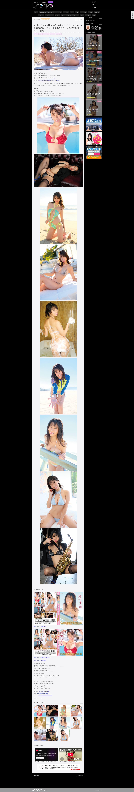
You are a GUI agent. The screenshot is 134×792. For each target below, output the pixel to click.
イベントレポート (57, 12)
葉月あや (70, 15)
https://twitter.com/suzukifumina (42, 693)
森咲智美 (57, 15)
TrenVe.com (94, 1)
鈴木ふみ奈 (59, 34)
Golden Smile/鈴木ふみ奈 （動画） (40, 660)
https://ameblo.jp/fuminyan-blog (44, 691)
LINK (93, 4)
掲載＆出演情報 (43, 12)
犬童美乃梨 (97, 12)
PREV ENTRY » (80, 775)
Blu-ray (51, 15)
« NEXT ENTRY (36, 775)
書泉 (82, 15)
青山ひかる (41, 15)
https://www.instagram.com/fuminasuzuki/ (45, 694)
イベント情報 (83, 12)
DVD (36, 12)
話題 (94, 15)
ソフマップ (66, 12)
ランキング (63, 15)
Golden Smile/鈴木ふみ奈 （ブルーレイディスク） (43, 657)
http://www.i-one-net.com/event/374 (49, 78)
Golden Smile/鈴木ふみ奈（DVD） (40, 626)
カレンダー (76, 15)
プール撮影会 (88, 15)
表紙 (47, 15)
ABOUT (93, 2)
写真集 (77, 12)
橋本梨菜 (90, 12)
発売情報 (50, 12)
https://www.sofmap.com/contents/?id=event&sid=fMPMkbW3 (49, 80)
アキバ (72, 12)
